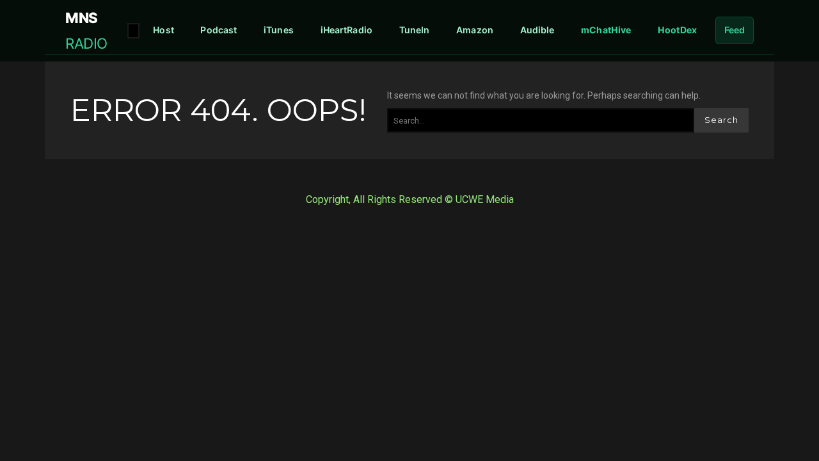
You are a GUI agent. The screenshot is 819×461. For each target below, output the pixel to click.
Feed (734, 29)
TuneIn (414, 29)
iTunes (279, 29)
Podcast (218, 29)
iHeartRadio (347, 29)
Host (163, 29)
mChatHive (606, 29)
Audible (537, 29)
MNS (86, 30)
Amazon (474, 29)
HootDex (677, 29)
